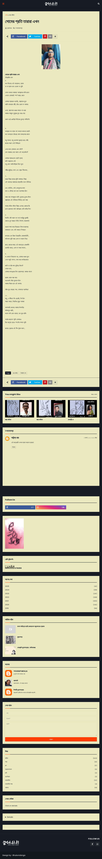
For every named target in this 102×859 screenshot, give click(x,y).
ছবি (51, 773)
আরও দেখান (94, 394)
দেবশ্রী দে (71, 419)
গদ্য (51, 762)
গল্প (51, 765)
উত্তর (13, 447)
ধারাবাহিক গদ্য (51, 784)
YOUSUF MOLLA (20, 671)
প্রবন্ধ (51, 787)
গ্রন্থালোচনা (51, 769)
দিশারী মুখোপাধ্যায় (19, 690)
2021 (51, 601)
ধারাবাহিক (51, 780)
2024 (51, 590)
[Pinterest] (45, 36)
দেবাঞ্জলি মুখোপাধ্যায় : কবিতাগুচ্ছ (26, 647)
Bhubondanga (19, 855)
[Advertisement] (51, 350)
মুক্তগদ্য (19, 637)
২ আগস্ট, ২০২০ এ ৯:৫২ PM (90, 438)
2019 (51, 608)
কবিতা (51, 758)
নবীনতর (6, 491)
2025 (51, 586)
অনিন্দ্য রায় (15, 437)
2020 (51, 604)
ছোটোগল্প (51, 776)
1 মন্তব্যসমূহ (18, 28)
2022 (51, 597)
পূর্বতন (96, 491)
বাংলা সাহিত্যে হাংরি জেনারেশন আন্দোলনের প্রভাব (31, 626)
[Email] (50, 36)
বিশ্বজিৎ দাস (23, 373)
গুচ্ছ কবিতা (11, 15)
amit (16, 680)
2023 (51, 593)
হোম (6, 15)
